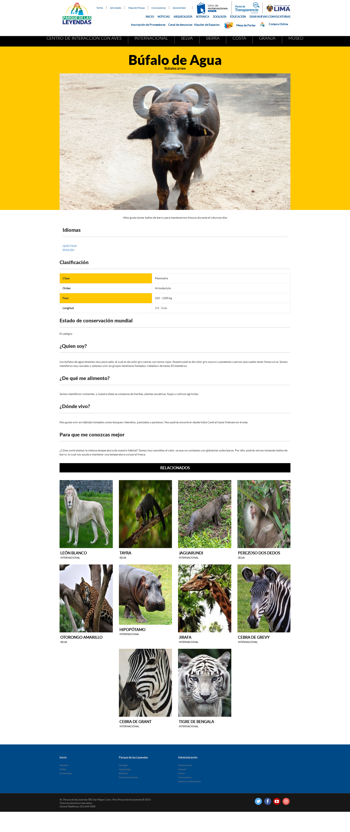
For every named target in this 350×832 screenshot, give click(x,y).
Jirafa (188, 639)
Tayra (125, 555)
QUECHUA (70, 246)
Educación (238, 16)
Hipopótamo (132, 632)
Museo (295, 38)
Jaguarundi (191, 555)
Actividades (116, 7)
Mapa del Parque (136, 7)
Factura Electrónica (128, 777)
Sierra (213, 38)
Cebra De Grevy (254, 639)
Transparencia (185, 765)
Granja (267, 38)
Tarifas (99, 7)
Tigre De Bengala (196, 724)
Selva (187, 38)
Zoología (219, 16)
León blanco (73, 555)
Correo (181, 773)
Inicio (150, 16)
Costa (239, 38)
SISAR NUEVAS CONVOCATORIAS (270, 16)
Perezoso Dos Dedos (259, 555)
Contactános (66, 773)
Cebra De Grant (136, 724)
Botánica (202, 16)
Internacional (151, 38)
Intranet (182, 769)
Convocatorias (159, 7)
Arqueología (183, 16)
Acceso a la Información (189, 781)
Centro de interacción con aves (84, 38)
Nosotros (64, 765)
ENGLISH (68, 250)
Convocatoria (184, 777)
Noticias (164, 16)
